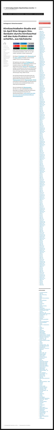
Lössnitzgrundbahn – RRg (44, 344)
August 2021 (42, 65)
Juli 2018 (41, 106)
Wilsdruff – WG (42, 413)
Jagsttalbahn (42, 330)
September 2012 (42, 184)
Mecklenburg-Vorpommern (44, 348)
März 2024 (41, 31)
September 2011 (42, 198)
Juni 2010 (41, 214)
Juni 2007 (41, 254)
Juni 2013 (41, 174)
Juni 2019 (41, 94)
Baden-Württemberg (43, 294)
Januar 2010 (42, 220)
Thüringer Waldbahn (43, 401)
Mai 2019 (41, 95)
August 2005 (42, 279)
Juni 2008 (41, 241)
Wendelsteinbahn (43, 412)
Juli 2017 (41, 120)
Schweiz (41, 392)
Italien (41, 329)
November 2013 (42, 169)
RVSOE (34, 79)
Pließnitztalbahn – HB (43, 369)
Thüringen (41, 400)
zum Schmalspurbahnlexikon (18, 14)
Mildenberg (42, 349)
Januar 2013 (42, 180)
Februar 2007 (42, 259)
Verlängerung (29, 62)
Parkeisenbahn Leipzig (43, 364)
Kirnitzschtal (31, 56)
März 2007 (41, 258)
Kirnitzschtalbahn (43, 333)
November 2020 (42, 75)
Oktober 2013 (42, 170)
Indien (41, 327)
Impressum (10, 14)
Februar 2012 (42, 192)
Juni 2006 (41, 268)
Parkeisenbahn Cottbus (43, 362)
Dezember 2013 (42, 168)
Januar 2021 (42, 73)
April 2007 (41, 257)
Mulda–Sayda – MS (43, 352)
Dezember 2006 (42, 261)
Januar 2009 (42, 233)
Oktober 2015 (42, 143)
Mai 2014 (41, 162)
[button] (16, 44)
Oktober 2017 (42, 116)
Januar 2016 (42, 140)
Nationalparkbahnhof (18, 96)
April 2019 (41, 96)
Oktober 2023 (42, 36)
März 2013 (41, 178)
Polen (41, 371)
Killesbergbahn (42, 332)
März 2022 (41, 57)
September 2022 (42, 51)
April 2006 (41, 270)
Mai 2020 (41, 82)
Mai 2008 (41, 242)
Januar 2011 (41, 207)
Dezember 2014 (42, 154)
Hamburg (41, 318)
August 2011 (42, 199)
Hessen (41, 323)
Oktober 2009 (42, 223)
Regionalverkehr (28, 79)
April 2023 (41, 43)
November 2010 (42, 209)
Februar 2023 (42, 45)
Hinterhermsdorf (27, 87)
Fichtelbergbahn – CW (43, 314)
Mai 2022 (41, 55)
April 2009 (41, 230)
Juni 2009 (41, 228)
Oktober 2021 (42, 63)
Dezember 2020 (42, 74)
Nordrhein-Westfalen (43, 357)
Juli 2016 (41, 133)
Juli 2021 (41, 66)
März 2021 (41, 71)
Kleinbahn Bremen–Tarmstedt (45, 334)
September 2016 (42, 131)
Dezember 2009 (42, 221)
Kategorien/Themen (28, 14)
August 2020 (42, 79)
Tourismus (5, 62)
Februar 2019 (42, 99)
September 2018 (42, 104)
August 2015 (42, 145)
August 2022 (42, 52)
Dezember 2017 (42, 114)
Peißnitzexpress (42, 368)
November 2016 (42, 129)
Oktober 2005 (42, 277)
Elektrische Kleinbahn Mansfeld (45, 313)
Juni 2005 (41, 281)
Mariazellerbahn (42, 347)
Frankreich (41, 315)
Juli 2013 (41, 173)
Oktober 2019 (42, 90)
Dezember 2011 (42, 194)
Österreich (41, 360)
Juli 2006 (41, 267)
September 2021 (42, 64)
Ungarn (41, 406)
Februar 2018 (42, 112)
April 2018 (41, 110)
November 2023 (42, 35)
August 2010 (42, 212)
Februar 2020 (42, 85)
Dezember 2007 (42, 248)
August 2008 (42, 239)
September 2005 (42, 278)
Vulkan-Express (42, 407)
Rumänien (41, 382)
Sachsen (41, 384)
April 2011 (41, 203)
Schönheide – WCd (43, 389)
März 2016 (41, 138)
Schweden (41, 391)
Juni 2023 (41, 41)
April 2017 (41, 123)
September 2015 (42, 144)
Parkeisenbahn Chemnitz (44, 361)
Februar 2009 (42, 232)
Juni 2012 (41, 188)
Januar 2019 (42, 100)
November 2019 (42, 89)
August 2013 (42, 172)
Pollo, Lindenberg (43, 372)
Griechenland (42, 317)
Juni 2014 (41, 161)
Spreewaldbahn (42, 397)
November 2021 (42, 62)
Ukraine (41, 403)
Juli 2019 (41, 93)
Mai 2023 (41, 42)
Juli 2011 (41, 200)
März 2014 (41, 164)
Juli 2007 (41, 253)
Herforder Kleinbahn (43, 322)
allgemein (41, 293)
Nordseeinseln (42, 358)
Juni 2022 (41, 54)
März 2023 (41, 44)
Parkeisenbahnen (43, 367)
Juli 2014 (41, 160)
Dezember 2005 (42, 274)
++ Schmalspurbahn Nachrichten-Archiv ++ (19, 8)
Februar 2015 (42, 152)
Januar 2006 (42, 273)
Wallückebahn (42, 410)
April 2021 (41, 70)
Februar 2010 (42, 219)
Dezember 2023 (42, 34)
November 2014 (42, 155)
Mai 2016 (41, 135)
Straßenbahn (21, 56)
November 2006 (42, 262)
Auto (4, 51)
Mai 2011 (41, 202)
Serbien (41, 394)
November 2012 (42, 182)
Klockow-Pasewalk (43, 339)
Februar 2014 (42, 165)
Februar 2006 (42, 272)
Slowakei (41, 396)
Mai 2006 (41, 269)
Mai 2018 (41, 109)
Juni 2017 (41, 121)
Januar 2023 (42, 46)
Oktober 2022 (42, 50)
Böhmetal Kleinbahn (43, 300)
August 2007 (42, 252)
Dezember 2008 (42, 234)
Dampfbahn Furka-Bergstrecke (45, 309)
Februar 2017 (42, 125)
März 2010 (41, 218)
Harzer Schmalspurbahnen (44, 321)
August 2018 (42, 105)
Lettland (41, 342)
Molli (40, 350)
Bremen (41, 304)
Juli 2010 (41, 213)
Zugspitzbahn (42, 418)
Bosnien (41, 302)
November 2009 (42, 222)
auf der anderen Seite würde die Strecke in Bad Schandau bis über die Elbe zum (24, 95)
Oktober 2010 (42, 210)
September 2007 (42, 251)
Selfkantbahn (42, 393)
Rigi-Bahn (41, 377)
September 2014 (42, 158)
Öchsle (41, 359)
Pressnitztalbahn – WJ (43, 373)
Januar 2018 (42, 113)
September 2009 (42, 224)
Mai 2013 (41, 175)
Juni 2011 (41, 201)
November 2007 (42, 249)
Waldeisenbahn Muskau (44, 408)
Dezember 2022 (42, 47)
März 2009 (41, 231)
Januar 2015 (42, 153)
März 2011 (41, 204)
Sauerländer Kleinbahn (43, 387)
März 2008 (41, 244)
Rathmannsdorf (17, 79)
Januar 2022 (42, 60)
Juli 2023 (41, 40)
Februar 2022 (42, 59)
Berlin (41, 299)
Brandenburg (42, 303)
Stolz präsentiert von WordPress (24, 425)
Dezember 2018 (42, 101)
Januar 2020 (42, 86)
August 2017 (42, 119)
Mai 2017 (41, 122)
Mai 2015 (41, 149)
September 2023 (42, 37)
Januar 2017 (42, 126)
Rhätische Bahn (42, 374)
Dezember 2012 (42, 181)
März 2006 (41, 271)
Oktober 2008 (42, 237)
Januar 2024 (42, 33)
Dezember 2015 (42, 141)
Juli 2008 (41, 240)
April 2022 (41, 56)
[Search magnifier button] (50, 23)
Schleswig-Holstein (43, 388)
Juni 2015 (41, 148)
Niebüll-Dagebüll (42, 354)
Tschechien (42, 402)
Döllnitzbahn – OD (43, 312)
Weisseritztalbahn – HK (44, 411)
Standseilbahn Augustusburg (44, 398)
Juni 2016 (41, 134)
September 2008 (42, 238)
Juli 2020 (41, 80)
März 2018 (41, 111)
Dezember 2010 (42, 208)
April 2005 (41, 283)
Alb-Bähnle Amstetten (43, 292)
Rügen (41, 380)
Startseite (5, 14)
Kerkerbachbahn (42, 331)
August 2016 (42, 132)
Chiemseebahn (42, 308)
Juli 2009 (41, 227)
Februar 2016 (42, 139)
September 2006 (42, 264)
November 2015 (42, 142)
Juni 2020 (41, 81)
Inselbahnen (42, 328)
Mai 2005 (41, 282)
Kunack (25, 66)
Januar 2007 (42, 260)
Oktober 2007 (42, 250)
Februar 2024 (42, 32)
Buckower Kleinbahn (43, 305)
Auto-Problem (18, 57)
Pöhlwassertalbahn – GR (44, 370)
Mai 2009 (41, 229)
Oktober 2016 (42, 130)
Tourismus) (31, 66)
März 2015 (41, 151)
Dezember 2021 (42, 61)
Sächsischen (26, 63)
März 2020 (41, 84)
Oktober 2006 (42, 263)
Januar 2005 (42, 284)
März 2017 (41, 124)
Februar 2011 (42, 205)
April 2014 (41, 163)
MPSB (41, 351)
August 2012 (42, 185)
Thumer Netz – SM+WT (44, 399)
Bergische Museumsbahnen (44, 298)
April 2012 (41, 190)
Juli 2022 (41, 53)
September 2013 (42, 171)
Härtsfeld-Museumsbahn (44, 319)
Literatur (41, 343)
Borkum (41, 301)
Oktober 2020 (42, 76)
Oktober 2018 (42, 103)
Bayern (41, 295)
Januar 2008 (42, 247)
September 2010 (42, 211)
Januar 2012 (42, 193)
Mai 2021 (41, 69)
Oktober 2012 (42, 183)
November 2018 (42, 102)
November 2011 (42, 195)
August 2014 (42, 159)
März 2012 (41, 191)
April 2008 (41, 243)
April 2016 (41, 136)
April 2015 (41, 150)
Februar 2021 (42, 72)
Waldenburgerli (42, 409)
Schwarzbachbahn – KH (44, 390)
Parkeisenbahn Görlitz (43, 363)
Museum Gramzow (43, 353)
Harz (40, 320)
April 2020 (41, 83)
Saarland (41, 383)
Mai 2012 (41, 189)
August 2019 (42, 92)
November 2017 (42, 115)
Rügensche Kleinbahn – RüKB (45, 381)
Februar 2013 (42, 179)
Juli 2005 (41, 280)
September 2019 (42, 91)
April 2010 (41, 217)
